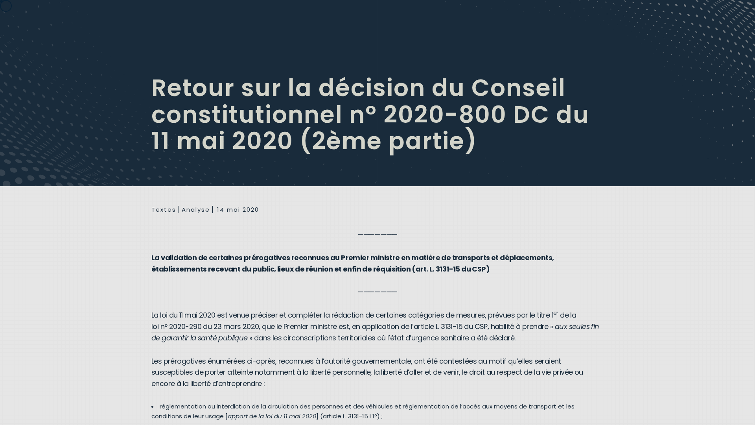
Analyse (196, 210)
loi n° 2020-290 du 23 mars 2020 (205, 326)
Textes (163, 210)
